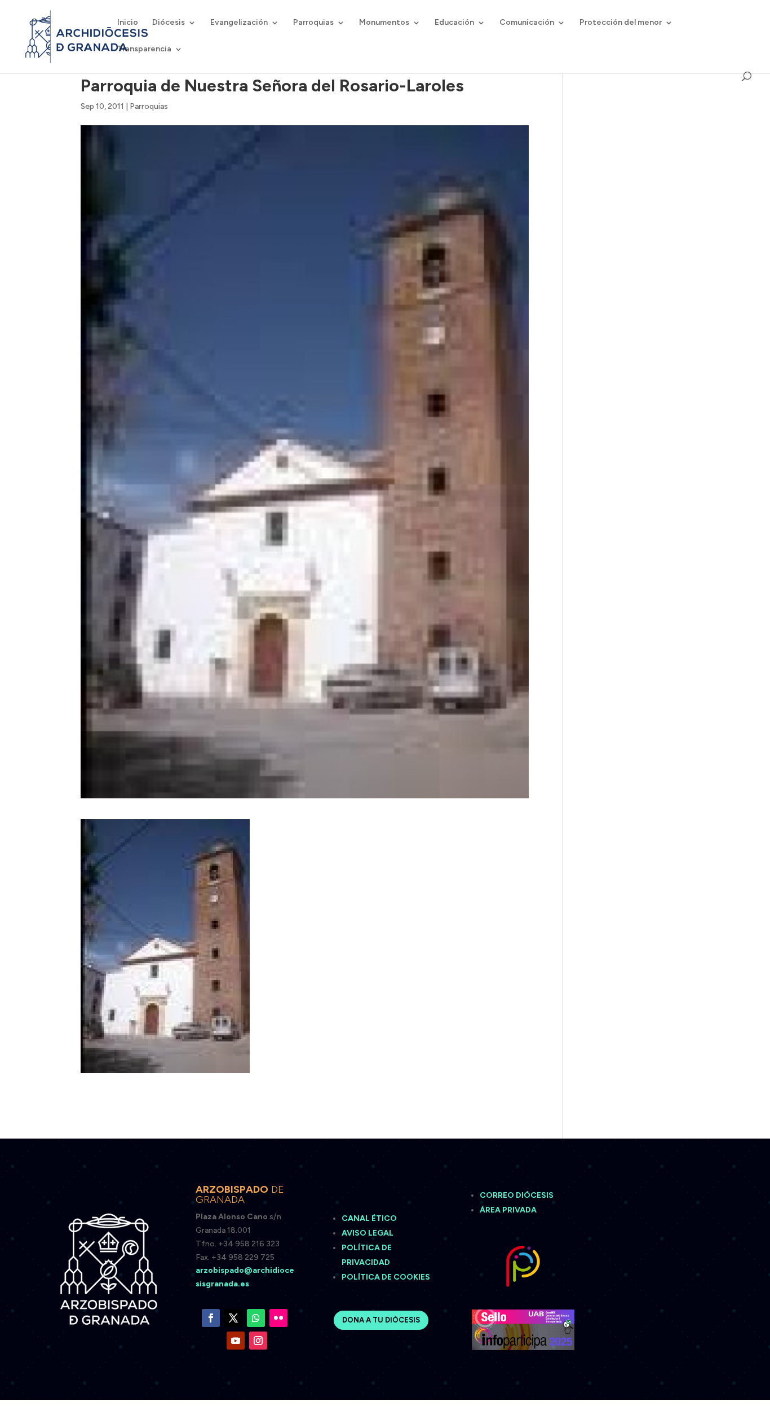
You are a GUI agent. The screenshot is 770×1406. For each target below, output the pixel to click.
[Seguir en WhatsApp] (256, 1318)
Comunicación (526, 23)
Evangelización (239, 23)
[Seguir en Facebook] (211, 1318)
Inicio (127, 23)
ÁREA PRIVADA (508, 1210)
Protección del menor (620, 23)
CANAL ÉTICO (370, 1218)
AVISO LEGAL (368, 1233)
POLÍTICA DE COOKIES (386, 1277)
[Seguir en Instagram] (258, 1341)
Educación (454, 23)
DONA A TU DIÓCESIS (381, 1320)
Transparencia (144, 49)
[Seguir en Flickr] (278, 1318)
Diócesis (168, 23)
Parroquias (313, 23)
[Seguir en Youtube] (236, 1341)
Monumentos (384, 23)
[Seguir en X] (233, 1318)
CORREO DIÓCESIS (517, 1195)
